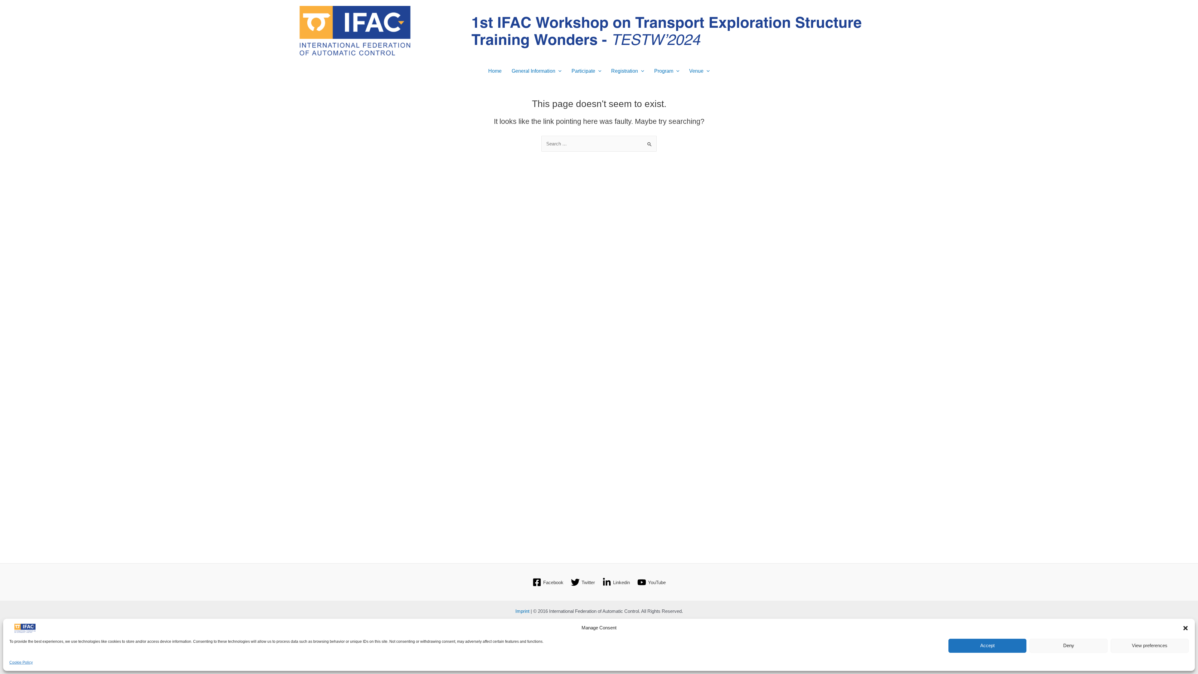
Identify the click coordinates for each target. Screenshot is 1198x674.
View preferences (1149, 645)
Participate (583, 71)
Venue (696, 71)
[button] (1185, 628)
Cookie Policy (21, 663)
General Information (533, 71)
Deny (1068, 645)
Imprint (522, 611)
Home (495, 71)
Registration (624, 71)
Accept (987, 645)
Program (663, 71)
